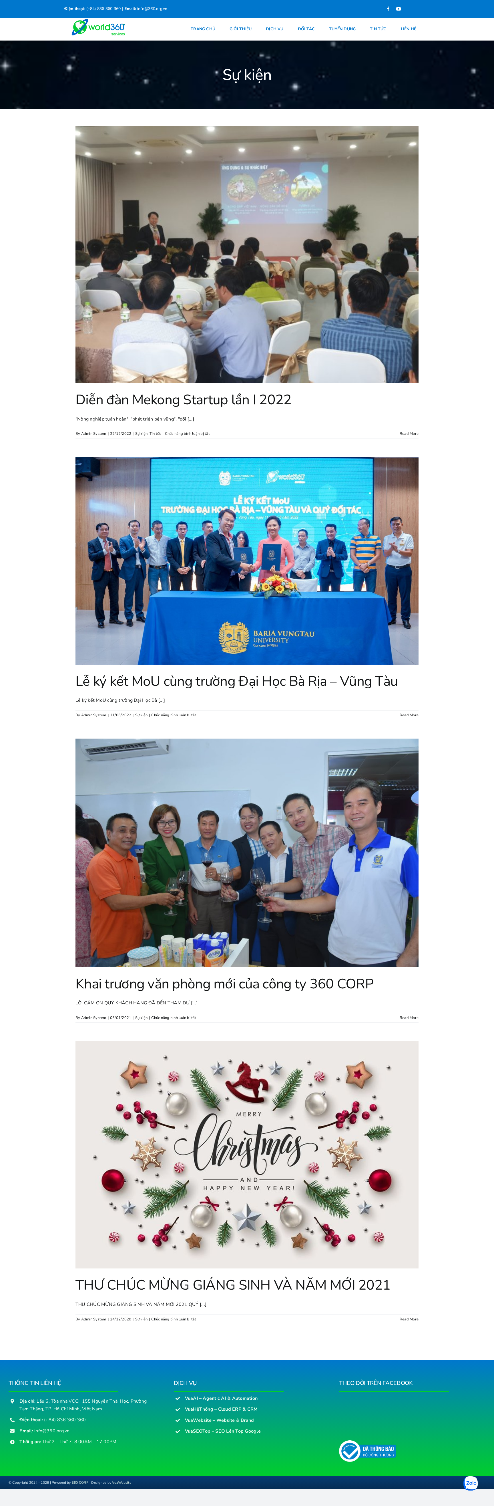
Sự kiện (141, 433)
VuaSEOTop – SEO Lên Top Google (223, 1431)
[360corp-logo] (96, 20)
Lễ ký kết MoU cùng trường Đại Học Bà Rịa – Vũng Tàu (236, 681)
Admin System (93, 433)
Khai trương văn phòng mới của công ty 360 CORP (224, 983)
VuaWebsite (121, 1482)
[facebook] (388, 9)
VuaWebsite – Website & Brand (219, 1420)
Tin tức (155, 433)
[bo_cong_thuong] (367, 1442)
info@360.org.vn (152, 8)
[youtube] (398, 9)
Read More (409, 433)
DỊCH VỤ (185, 1383)
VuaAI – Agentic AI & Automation (221, 1398)
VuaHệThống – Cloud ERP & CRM (221, 1409)
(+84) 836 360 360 (103, 8)
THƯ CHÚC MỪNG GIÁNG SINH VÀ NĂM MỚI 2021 (233, 1285)
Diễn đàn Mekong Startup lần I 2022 (183, 399)
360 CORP (80, 1482)
